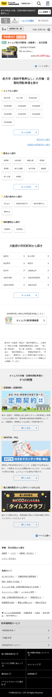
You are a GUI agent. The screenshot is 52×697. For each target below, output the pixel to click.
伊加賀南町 (8, 122)
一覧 (5, 22)
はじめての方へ (8, 576)
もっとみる (26, 132)
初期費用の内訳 (8, 602)
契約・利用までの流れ (11, 582)
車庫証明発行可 (22, 204)
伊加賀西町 (36, 106)
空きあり (7, 204)
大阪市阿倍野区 (34, 278)
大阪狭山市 (32, 271)
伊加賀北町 (33, 98)
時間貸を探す (26, 3)
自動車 (4, 553)
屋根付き (7, 212)
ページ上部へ (43, 66)
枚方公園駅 (19, 169)
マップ (14, 22)
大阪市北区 (32, 285)
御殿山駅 (30, 160)
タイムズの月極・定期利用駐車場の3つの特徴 (20, 587)
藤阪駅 (43, 169)
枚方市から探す (43, 139)
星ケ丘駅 (7, 177)
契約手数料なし (39, 204)
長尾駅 (6, 169)
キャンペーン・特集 (10, 592)
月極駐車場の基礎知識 (27, 576)
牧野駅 (18, 177)
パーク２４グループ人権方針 (12, 683)
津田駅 (42, 160)
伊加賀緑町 (36, 114)
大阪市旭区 (7, 278)
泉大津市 (31, 256)
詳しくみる (26, 428)
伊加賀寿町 (8, 106)
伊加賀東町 (8, 114)
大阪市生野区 (8, 285)
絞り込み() (43, 20)
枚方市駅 (32, 169)
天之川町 (19, 98)
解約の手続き (41, 602)
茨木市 (6, 271)
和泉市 (30, 263)
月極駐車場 (6, 638)
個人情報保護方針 (8, 654)
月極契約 (7, 229)
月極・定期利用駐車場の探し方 (14, 597)
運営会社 (5, 674)
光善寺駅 (18, 160)
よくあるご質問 (27, 592)
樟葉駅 (6, 160)
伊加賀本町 (22, 114)
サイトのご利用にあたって (12, 663)
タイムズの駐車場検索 (27, 320)
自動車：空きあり (26, 553)
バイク (13, 553)
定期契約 (19, 229)
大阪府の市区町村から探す (38, 145)
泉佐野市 (6, 263)
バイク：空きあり (9, 558)
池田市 (6, 256)
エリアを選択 (28, 21)
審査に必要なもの (25, 602)
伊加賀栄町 (22, 106)
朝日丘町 (7, 98)
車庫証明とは (35, 597)
